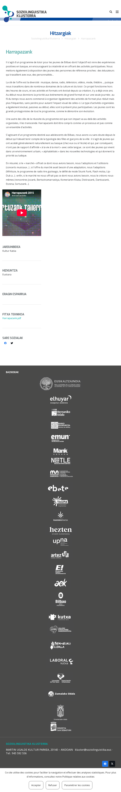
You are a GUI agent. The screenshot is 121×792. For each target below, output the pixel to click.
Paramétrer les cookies (77, 785)
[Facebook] (5, 343)
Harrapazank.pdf (11, 318)
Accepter (36, 785)
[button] (111, 11)
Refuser (52, 785)
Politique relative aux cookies (78, 776)
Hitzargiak (70, 38)
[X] (112, 764)
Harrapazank (88, 38)
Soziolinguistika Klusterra (45, 38)
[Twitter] (12, 343)
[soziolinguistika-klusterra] (24, 11)
